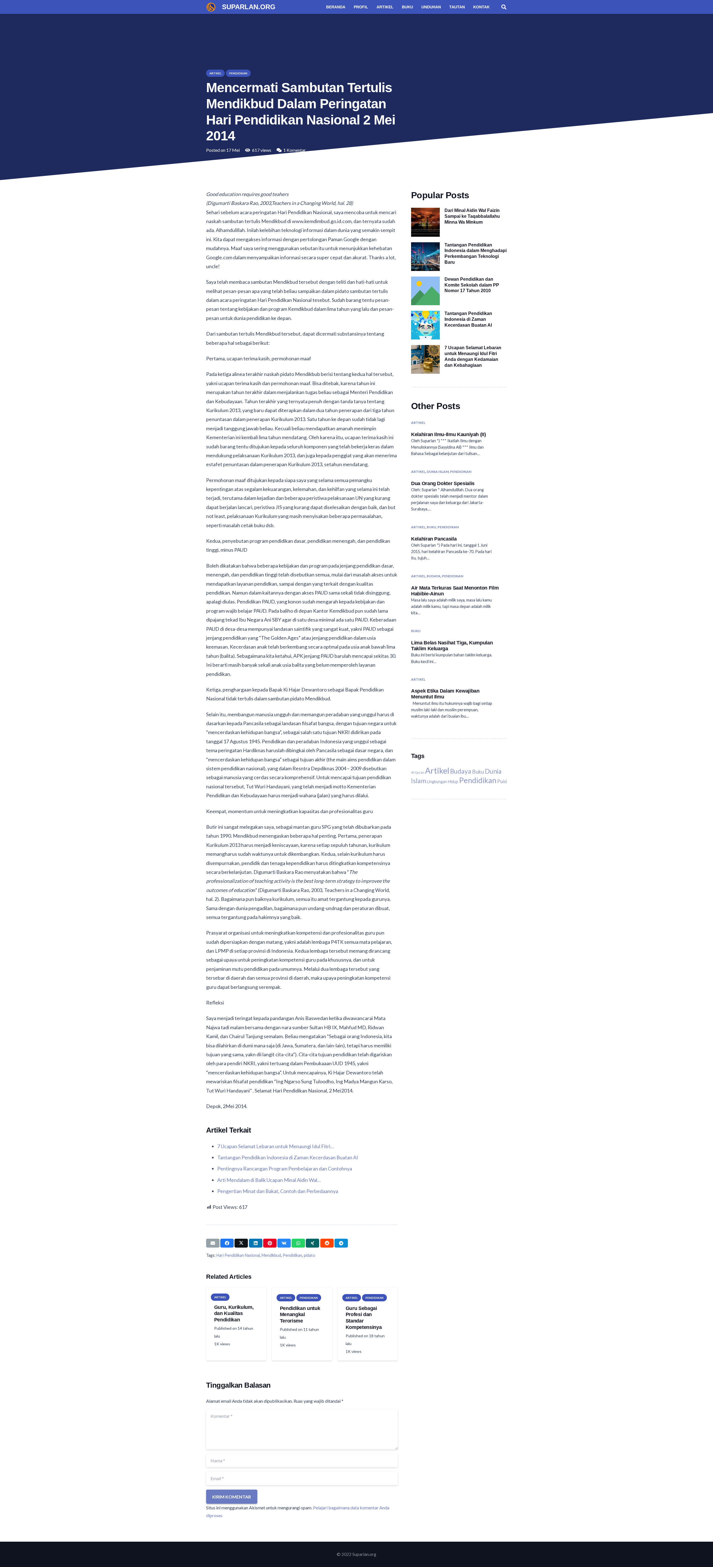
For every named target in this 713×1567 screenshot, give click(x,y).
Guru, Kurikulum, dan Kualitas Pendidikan (233, 1313)
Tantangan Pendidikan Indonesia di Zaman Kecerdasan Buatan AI (468, 319)
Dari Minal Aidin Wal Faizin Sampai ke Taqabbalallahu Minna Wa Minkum (472, 216)
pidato (309, 1255)
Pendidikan (292, 1255)
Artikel (418, 423)
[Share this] (227, 1243)
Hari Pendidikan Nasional (238, 1255)
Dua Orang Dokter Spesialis (443, 483)
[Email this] (212, 1243)
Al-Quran (417, 772)
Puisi (502, 781)
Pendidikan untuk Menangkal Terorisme (300, 1315)
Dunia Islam (438, 472)
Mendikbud (271, 1255)
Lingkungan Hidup (442, 781)
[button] (503, 6)
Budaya (434, 576)
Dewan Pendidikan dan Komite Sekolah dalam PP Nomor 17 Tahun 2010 (472, 285)
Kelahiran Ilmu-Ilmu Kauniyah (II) (448, 434)
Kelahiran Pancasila (433, 539)
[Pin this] (270, 1243)
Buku (431, 527)
